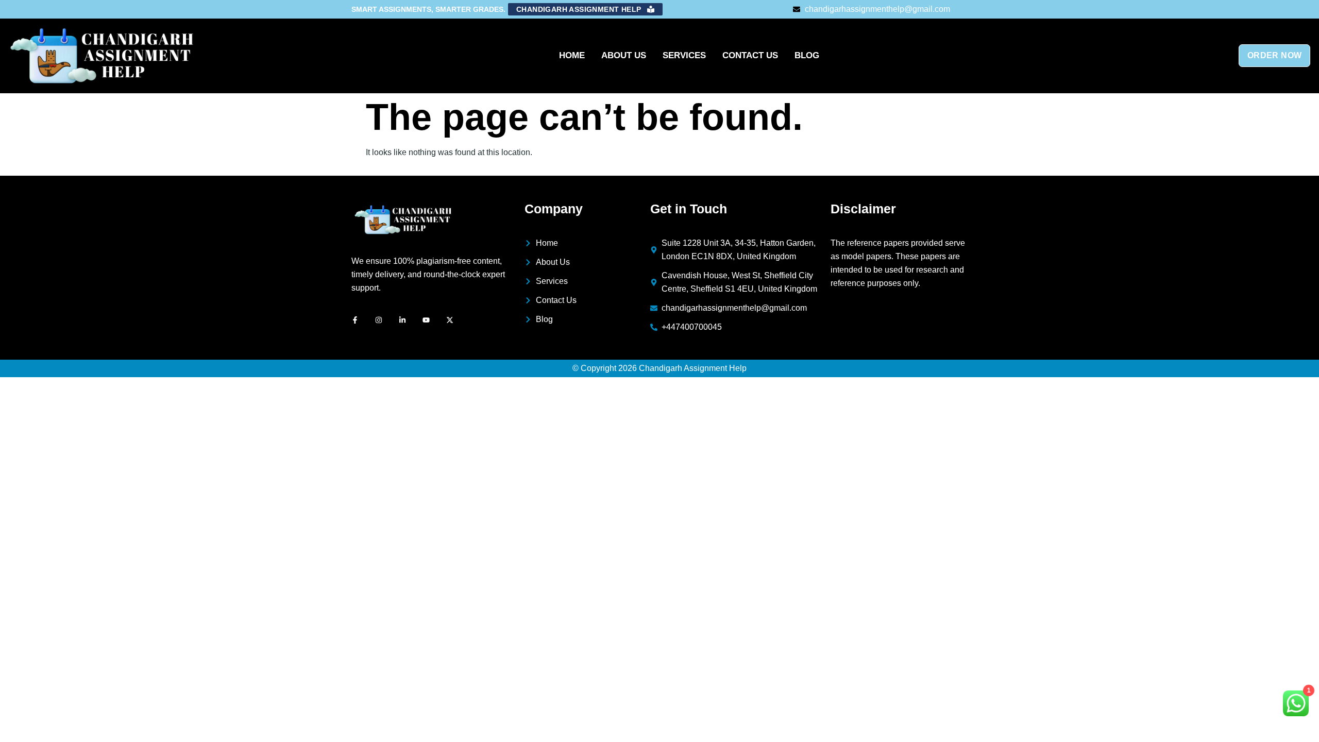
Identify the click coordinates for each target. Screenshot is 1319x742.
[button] (585, 9)
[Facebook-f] (355, 320)
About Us (623, 55)
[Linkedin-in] (402, 320)
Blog (806, 55)
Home (572, 55)
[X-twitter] (449, 320)
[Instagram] (378, 320)
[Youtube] (426, 320)
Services (684, 55)
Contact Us (750, 55)
